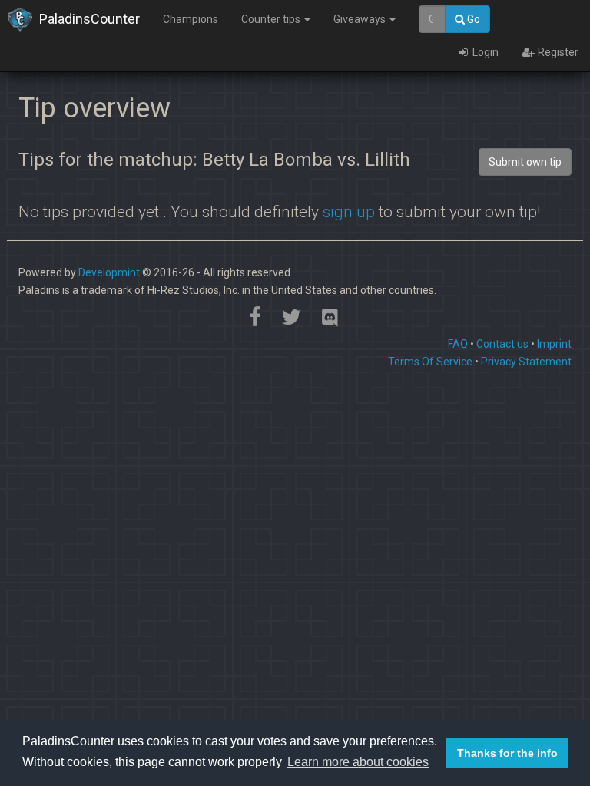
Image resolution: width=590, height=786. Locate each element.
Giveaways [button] (360, 19)
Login (484, 52)
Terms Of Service (430, 361)
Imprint (554, 344)
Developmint (109, 272)
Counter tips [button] (272, 19)
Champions (190, 19)
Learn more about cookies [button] (358, 761)
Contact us (502, 344)
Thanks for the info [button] (507, 753)
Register (556, 52)
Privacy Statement (526, 361)
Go (472, 19)
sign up (349, 212)
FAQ (458, 344)
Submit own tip (525, 162)
